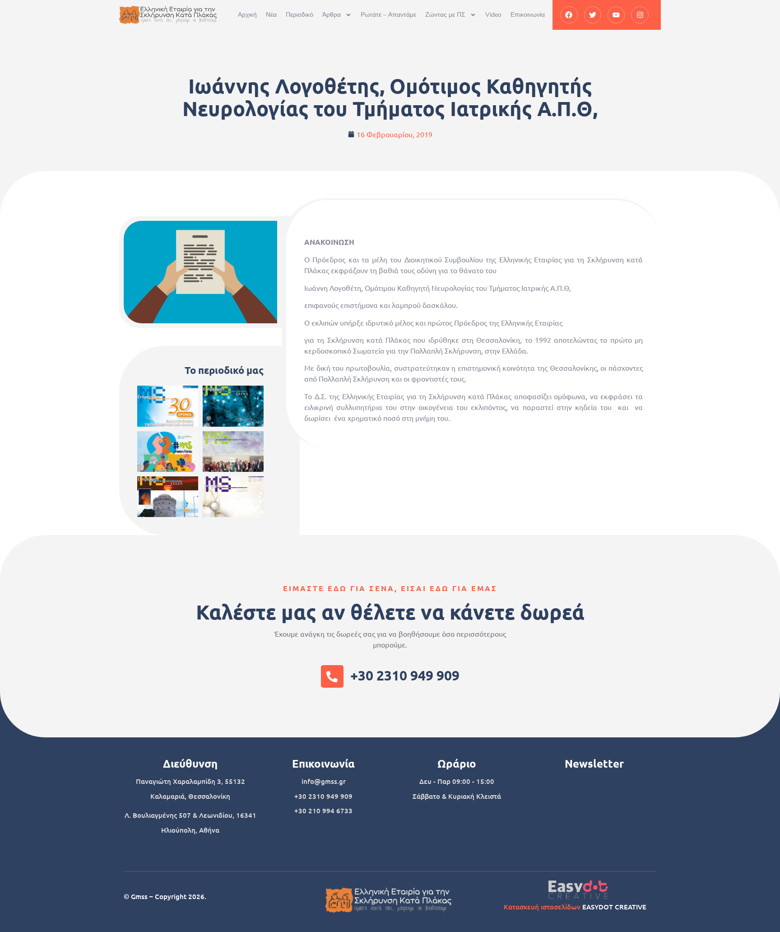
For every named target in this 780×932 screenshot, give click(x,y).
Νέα (271, 14)
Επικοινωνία (528, 14)
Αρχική (247, 14)
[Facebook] (568, 14)
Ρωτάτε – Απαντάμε (388, 14)
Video (493, 14)
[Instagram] (639, 14)
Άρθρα (331, 14)
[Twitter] (592, 14)
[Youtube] (616, 14)
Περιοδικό (299, 14)
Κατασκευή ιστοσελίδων (542, 906)
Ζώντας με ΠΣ (445, 14)
